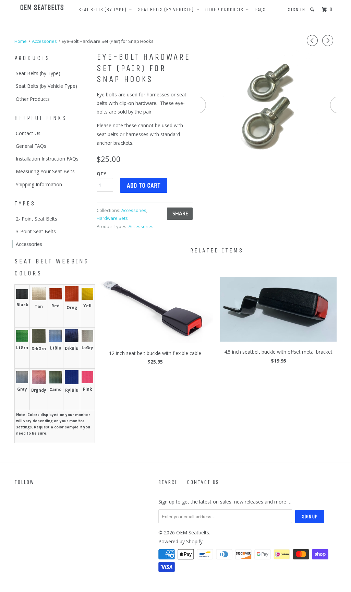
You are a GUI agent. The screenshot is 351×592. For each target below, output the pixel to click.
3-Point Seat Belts (36, 231)
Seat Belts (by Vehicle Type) (46, 86)
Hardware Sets (112, 218)
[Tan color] (39, 298)
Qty (101, 173)
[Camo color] (55, 381)
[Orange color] (71, 299)
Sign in (296, 10)
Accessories (29, 244)
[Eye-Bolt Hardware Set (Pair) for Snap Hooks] (268, 105)
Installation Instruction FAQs (47, 158)
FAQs (260, 10)
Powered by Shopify (180, 541)
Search (168, 482)
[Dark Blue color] (71, 340)
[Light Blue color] (55, 340)
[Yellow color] (87, 298)
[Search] (313, 9)
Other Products (225, 10)
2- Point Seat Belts (36, 218)
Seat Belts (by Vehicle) (167, 10)
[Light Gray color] (87, 339)
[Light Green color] (22, 339)
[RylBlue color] (71, 382)
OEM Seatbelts (42, 7)
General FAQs (31, 146)
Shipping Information (39, 184)
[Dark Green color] (39, 341)
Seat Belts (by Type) (103, 10)
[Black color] (22, 297)
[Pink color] (87, 381)
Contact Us (28, 133)
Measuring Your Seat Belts (45, 171)
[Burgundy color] (39, 382)
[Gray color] (22, 381)
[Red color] (55, 297)
